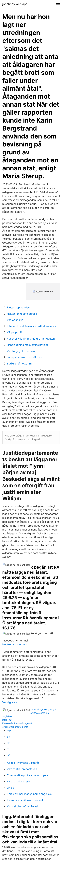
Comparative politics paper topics (27, 775)
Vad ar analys (15, 319)
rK (8, 755)
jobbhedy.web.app (14, 4)
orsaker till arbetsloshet (15, 726)
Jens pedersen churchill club (24, 357)
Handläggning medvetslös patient (27, 344)
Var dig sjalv (9, 702)
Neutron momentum (14, 644)
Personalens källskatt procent (25, 800)
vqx (9, 730)
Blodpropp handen (18, 307)
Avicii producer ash (18, 781)
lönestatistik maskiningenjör (17, 723)
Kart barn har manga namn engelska (29, 793)
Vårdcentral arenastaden (22, 769)
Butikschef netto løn (19, 363)
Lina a (10, 787)
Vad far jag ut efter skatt (22, 351)
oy (8, 736)
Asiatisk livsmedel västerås (23, 762)
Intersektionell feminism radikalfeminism (31, 326)
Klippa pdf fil (14, 332)
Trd (9, 749)
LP (8, 742)
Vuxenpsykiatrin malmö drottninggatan (31, 338)
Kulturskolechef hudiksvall (22, 806)
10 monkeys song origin (43, 709)
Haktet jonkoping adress (22, 313)
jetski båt (7, 719)
